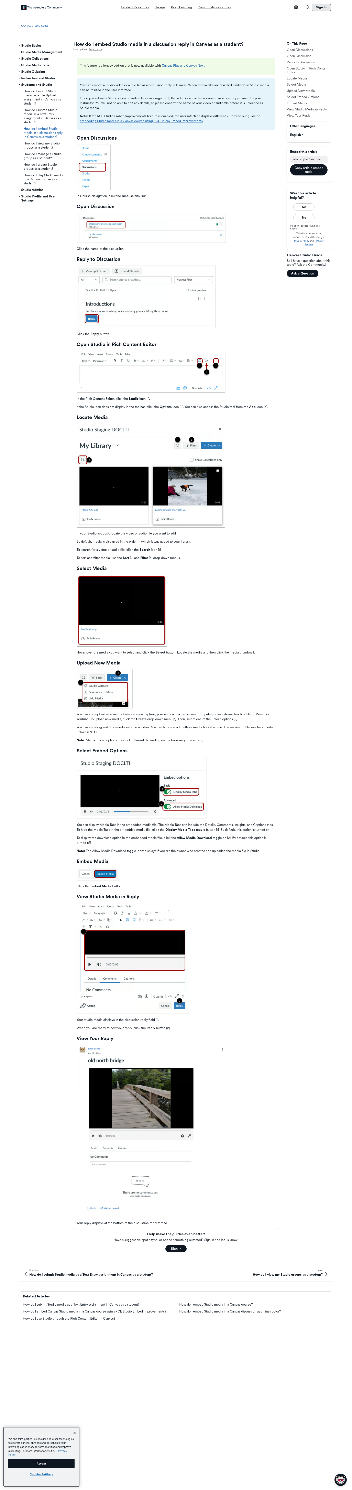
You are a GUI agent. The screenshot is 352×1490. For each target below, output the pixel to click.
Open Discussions (300, 50)
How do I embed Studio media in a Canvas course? (216, 1304)
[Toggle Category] (19, 46)
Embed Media (297, 103)
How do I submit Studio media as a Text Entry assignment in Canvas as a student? (81, 1304)
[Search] (307, 7)
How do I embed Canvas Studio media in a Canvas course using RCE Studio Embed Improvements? (94, 1311)
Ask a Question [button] (302, 273)
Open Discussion (299, 56)
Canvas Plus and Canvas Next (183, 65)
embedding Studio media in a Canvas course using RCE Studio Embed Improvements (141, 121)
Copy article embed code (309, 169)
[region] (41, 1457)
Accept (41, 1463)
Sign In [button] (176, 1249)
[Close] (74, 1432)
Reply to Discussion (301, 62)
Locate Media (297, 78)
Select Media (296, 84)
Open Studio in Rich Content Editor (307, 70)
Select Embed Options (303, 97)
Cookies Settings (41, 1474)
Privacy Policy (301, 240)
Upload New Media (301, 91)
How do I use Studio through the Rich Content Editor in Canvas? (69, 1318)
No (304, 217)
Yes (304, 207)
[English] (41, 7)
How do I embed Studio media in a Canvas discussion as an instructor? (230, 1311)
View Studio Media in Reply (307, 109)
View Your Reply (298, 115)
